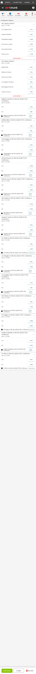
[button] (18, 342)
